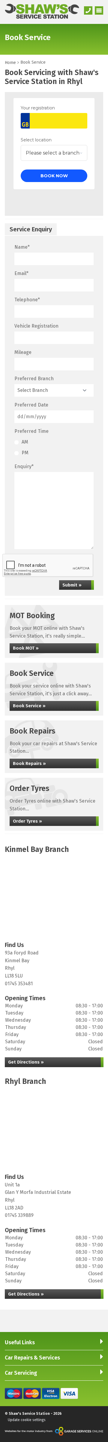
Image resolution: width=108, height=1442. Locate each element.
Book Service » (29, 705)
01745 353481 (19, 983)
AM (25, 442)
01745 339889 (19, 1215)
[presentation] (48, 565)
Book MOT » (26, 648)
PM (25, 453)
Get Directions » (26, 1062)
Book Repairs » (29, 763)
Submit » (72, 585)
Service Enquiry (31, 229)
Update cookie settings (27, 1420)
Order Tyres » (27, 821)
